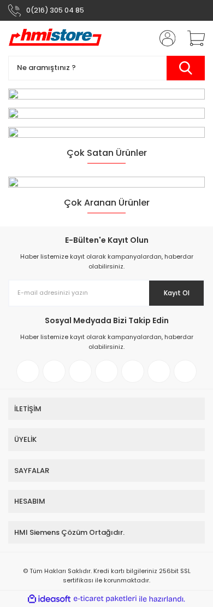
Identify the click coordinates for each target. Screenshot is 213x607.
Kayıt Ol (177, 292)
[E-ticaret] (105, 599)
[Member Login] (163, 38)
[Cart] (192, 38)
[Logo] (55, 38)
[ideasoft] (49, 599)
